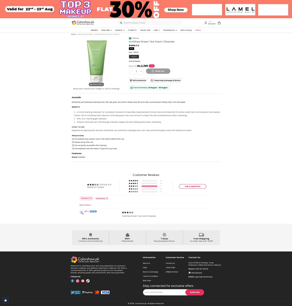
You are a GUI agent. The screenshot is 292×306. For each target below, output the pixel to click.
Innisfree (135, 38)
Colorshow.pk (140, 303)
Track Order (170, 267)
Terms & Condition (150, 276)
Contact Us (170, 263)
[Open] (5, 300)
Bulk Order (147, 280)
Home (73, 34)
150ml (135, 57)
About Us (146, 263)
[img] (127, 212)
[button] (219, 22)
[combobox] (150, 22)
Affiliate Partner (172, 272)
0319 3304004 (196, 273)
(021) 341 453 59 (201, 269)
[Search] (121, 22)
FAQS (145, 267)
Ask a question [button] (192, 186)
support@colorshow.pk (203, 277)
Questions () (102, 198)
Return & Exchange (150, 272)
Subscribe (194, 292)
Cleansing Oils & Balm (85, 34)
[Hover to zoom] (96, 61)
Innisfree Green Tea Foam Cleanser (107, 34)
